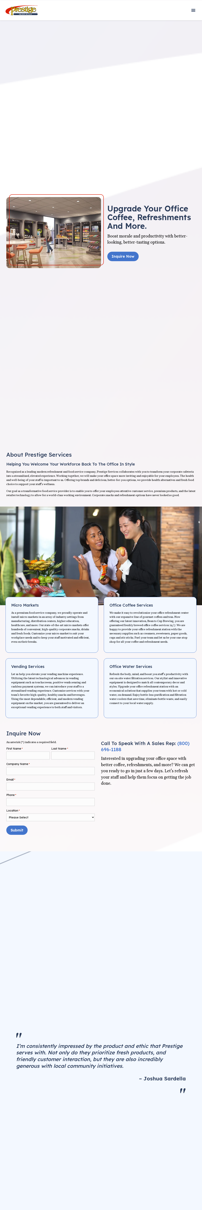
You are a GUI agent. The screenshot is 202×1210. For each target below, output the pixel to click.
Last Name (59, 748)
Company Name (18, 764)
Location (13, 810)
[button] (193, 10)
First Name (14, 748)
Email (10, 779)
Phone (11, 795)
